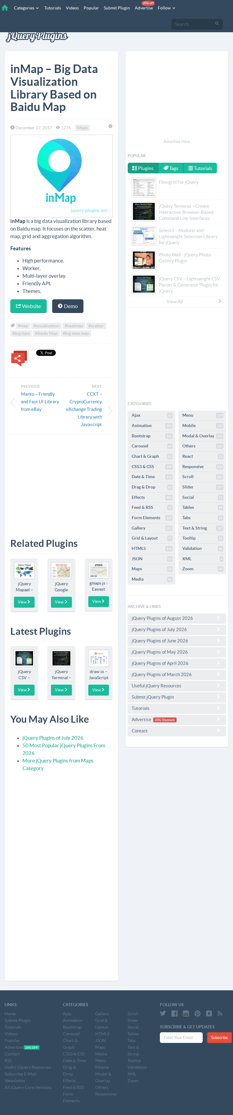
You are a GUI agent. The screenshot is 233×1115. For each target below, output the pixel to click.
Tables (202, 507)
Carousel (152, 445)
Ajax (152, 415)
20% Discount (165, 720)
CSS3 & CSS (152, 466)
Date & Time (152, 476)
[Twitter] (163, 1013)
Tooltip (202, 538)
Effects (152, 497)
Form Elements (152, 517)
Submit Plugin (117, 7)
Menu (202, 415)
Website (31, 306)
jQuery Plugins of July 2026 (52, 738)
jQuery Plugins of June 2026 (160, 640)
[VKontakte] (209, 1013)
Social (202, 497)
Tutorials (52, 7)
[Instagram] (186, 1013)
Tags (173, 168)
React (202, 456)
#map (23, 325)
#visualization (46, 325)
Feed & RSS (152, 507)
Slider (202, 487)
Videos (72, 7)
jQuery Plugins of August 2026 (162, 618)
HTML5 (152, 548)
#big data (21, 333)
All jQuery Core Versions (28, 1087)
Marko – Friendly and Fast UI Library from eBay (40, 401)
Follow (165, 7)
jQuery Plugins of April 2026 (160, 663)
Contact (140, 730)
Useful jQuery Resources (156, 685)
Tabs (202, 517)
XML (202, 558)
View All (175, 301)
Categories (24, 7)
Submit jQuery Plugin (153, 697)
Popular (91, 7)
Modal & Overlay (202, 435)
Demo (70, 306)
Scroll (202, 476)
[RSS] (220, 1013)
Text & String (202, 528)
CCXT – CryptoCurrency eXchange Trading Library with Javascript (84, 409)
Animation (152, 425)
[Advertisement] (61, 481)
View (22, 602)
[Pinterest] (197, 1013)
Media (152, 579)
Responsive (202, 466)
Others (202, 445)
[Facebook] (174, 1013)
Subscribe (219, 1037)
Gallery (152, 528)
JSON (152, 558)
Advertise (144, 5)
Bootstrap (152, 435)
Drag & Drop (152, 487)
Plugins (145, 168)
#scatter (96, 325)
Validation (202, 548)
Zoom (202, 568)
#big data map (76, 333)
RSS (8, 1060)
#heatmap (74, 325)
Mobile (202, 425)
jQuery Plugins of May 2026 (160, 652)
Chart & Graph (152, 456)
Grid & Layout (152, 538)
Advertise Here (177, 141)
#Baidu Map (46, 333)
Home (10, 1013)
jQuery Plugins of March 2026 (162, 674)
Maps (82, 127)
